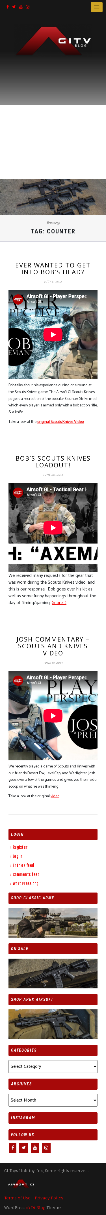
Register (20, 847)
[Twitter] (14, 7)
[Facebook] (8, 7)
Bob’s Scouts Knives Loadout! (53, 461)
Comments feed (26, 874)
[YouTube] (21, 7)
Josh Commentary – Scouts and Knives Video (53, 646)
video (55, 796)
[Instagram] (27, 7)
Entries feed (23, 865)
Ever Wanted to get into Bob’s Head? (53, 268)
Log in (18, 856)
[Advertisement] (53, 113)
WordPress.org (25, 883)
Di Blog (37, 1207)
